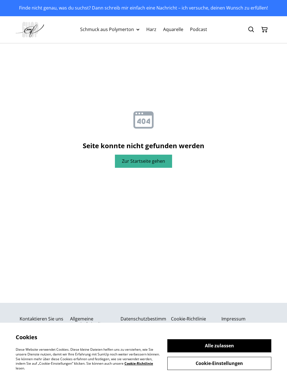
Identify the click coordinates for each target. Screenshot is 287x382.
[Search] (251, 29)
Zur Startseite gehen (143, 161)
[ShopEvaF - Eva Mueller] (30, 29)
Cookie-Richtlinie (188, 319)
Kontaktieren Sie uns (41, 319)
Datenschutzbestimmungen (143, 321)
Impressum (233, 319)
